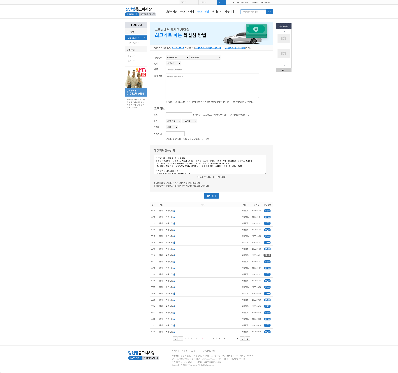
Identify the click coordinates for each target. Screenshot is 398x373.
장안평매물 (171, 11)
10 (237, 338)
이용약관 (185, 351)
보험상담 (131, 60)
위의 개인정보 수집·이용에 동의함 (212, 177)
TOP (284, 70)
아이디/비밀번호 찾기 (240, 2)
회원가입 (254, 2)
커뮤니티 (229, 11)
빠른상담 (170, 210)
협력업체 (217, 11)
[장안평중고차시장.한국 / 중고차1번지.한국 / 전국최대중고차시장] (140, 11)
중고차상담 (203, 11)
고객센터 (194, 351)
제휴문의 (175, 351)
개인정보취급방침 (208, 351)
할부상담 (131, 56)
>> (247, 338)
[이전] (283, 31)
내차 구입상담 (133, 42)
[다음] (283, 66)
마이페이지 (265, 2)
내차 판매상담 (133, 38)
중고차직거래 (187, 11)
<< (174, 338)
